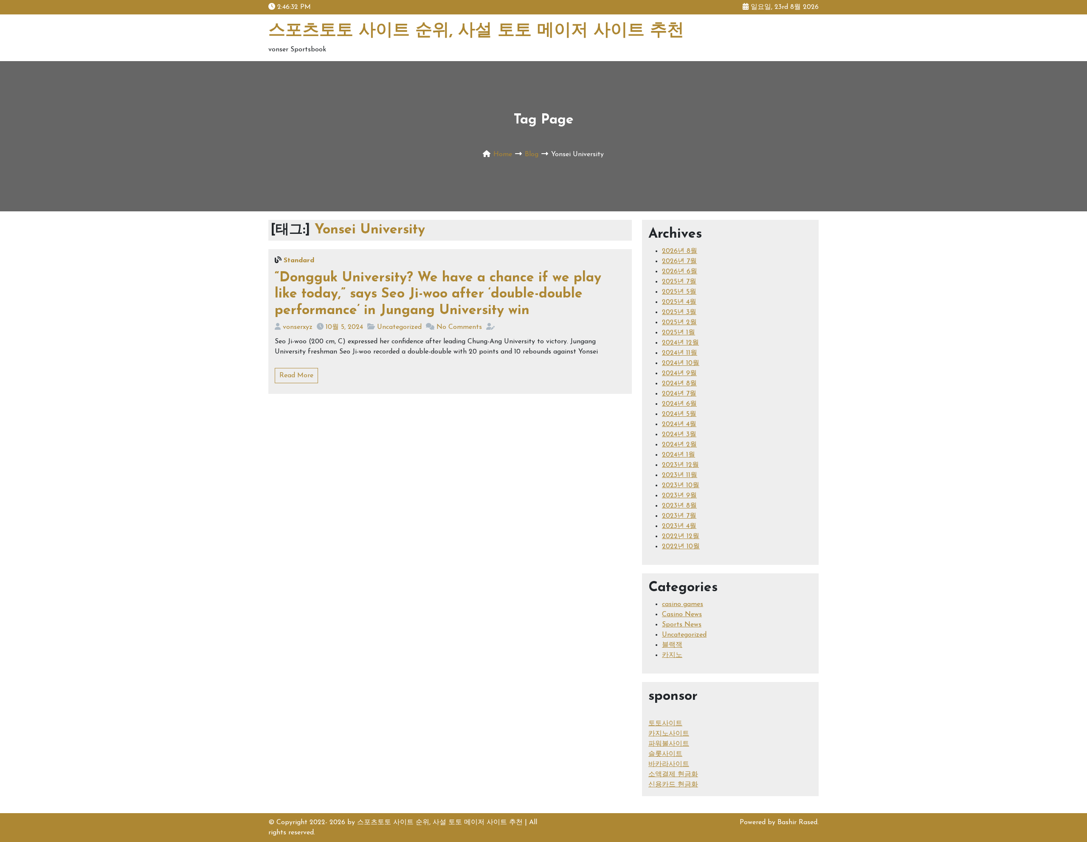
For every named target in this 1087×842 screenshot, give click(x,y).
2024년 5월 (679, 414)
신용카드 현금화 (673, 784)
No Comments (459, 327)
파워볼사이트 (668, 744)
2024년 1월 (678, 455)
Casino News (682, 614)
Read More (296, 375)
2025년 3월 (679, 312)
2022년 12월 (680, 536)
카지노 (672, 655)
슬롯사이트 (665, 754)
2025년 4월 (679, 302)
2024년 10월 (680, 363)
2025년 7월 (679, 281)
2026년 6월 (679, 271)
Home (502, 154)
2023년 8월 (679, 505)
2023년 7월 (679, 516)
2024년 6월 (679, 404)
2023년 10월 (680, 485)
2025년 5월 (679, 292)
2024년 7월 (679, 393)
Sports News (681, 624)
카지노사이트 (668, 733)
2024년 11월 (679, 353)
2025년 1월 (678, 332)
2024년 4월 (679, 424)
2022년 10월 (681, 546)
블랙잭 (672, 645)
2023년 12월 (680, 465)
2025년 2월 (679, 322)
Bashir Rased (797, 822)
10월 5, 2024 (344, 327)
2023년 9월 (679, 495)
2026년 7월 (679, 261)
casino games (682, 604)
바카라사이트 (668, 764)
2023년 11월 (679, 475)
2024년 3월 (679, 434)
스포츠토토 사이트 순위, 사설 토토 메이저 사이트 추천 (476, 30)
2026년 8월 (679, 251)
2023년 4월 (679, 526)
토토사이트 (665, 723)
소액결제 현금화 (673, 774)
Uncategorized (399, 327)
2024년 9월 (679, 373)
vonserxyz (298, 327)
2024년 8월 (679, 383)
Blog (531, 154)
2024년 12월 (680, 343)
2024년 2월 (679, 444)
